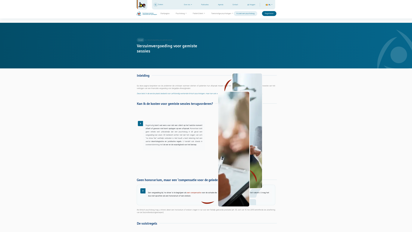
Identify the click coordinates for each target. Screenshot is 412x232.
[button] (158, 4)
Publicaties (205, 5)
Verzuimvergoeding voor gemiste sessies (159, 40)
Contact (235, 5)
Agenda (220, 5)
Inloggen (252, 5)
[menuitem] (165, 13)
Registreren (269, 13)
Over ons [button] (187, 5)
